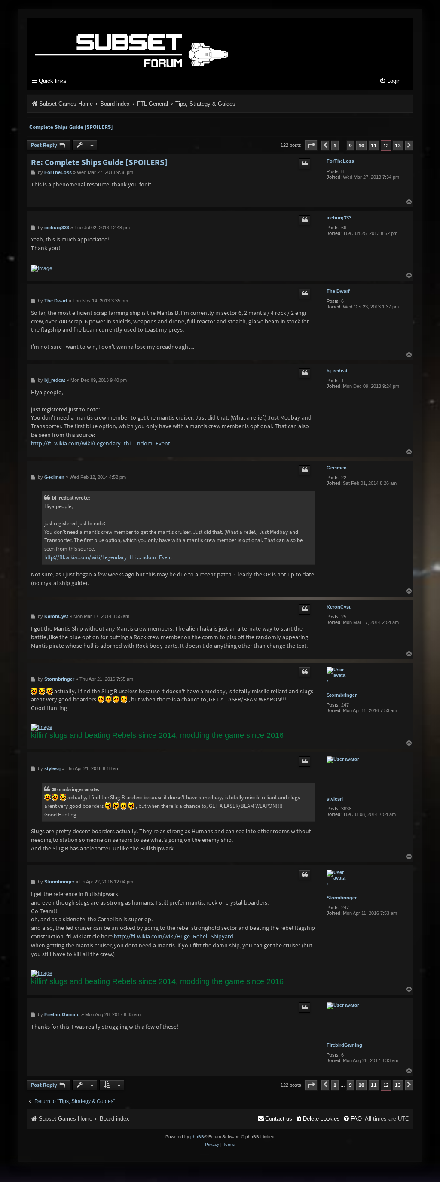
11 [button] (374, 145)
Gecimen (337, 467)
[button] (311, 145)
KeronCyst (339, 606)
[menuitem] (389, 81)
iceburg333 (339, 217)
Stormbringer (342, 695)
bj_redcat (337, 370)
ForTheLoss (340, 161)
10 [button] (361, 145)
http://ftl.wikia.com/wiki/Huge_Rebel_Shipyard (173, 936)
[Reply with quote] (304, 163)
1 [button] (334, 145)
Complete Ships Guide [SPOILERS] (71, 127)
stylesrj (335, 798)
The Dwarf (338, 291)
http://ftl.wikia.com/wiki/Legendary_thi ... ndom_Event (100, 443)
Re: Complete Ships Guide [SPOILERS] (99, 162)
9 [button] (350, 145)
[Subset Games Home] (186, 44)
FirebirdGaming (344, 1045)
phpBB (197, 1136)
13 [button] (398, 145)
